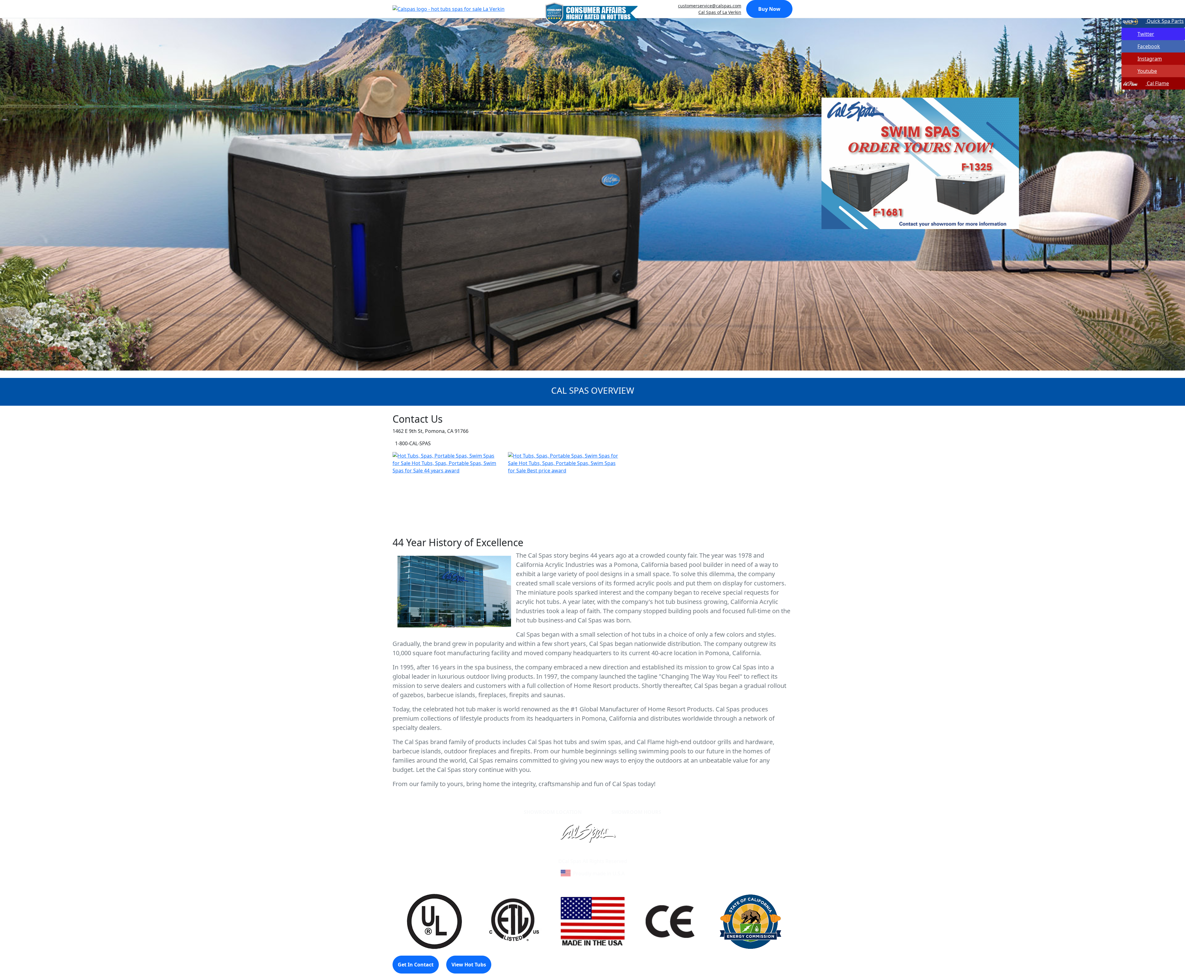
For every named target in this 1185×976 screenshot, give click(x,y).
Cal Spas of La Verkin (719, 12)
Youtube (1147, 71)
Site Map (619, 853)
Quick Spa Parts (1165, 21)
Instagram (1149, 58)
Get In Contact (416, 964)
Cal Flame (1157, 83)
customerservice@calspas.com (709, 6)
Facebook (1148, 46)
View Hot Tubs (468, 964)
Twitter (1145, 34)
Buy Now (769, 9)
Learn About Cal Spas (580, 853)
